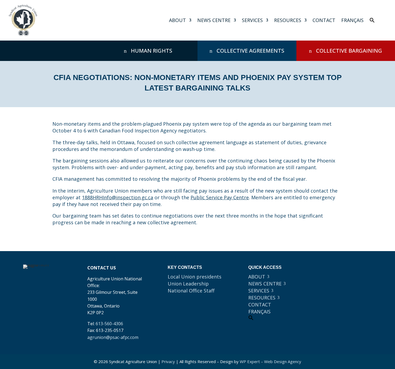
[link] (23, 20)
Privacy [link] (168, 361)
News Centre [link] (214, 20)
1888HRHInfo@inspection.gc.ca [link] (117, 197)
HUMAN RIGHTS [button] (151, 50)
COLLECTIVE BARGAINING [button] (349, 50)
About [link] (177, 20)
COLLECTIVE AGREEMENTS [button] (250, 50)
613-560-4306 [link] (109, 324)
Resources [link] (287, 20)
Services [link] (252, 20)
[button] (335, 271)
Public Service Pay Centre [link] (220, 197)
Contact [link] (324, 20)
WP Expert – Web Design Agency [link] (270, 361)
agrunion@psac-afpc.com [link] (112, 337)
